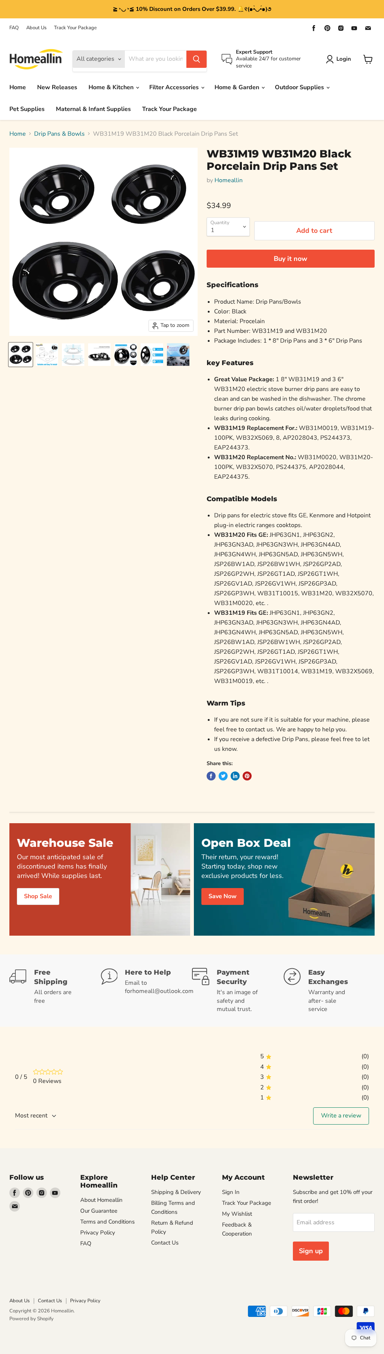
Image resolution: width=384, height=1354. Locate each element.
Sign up (311, 1279)
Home (17, 87)
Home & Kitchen (111, 87)
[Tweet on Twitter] (223, 803)
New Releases (57, 87)
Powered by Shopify (31, 1346)
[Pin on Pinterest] (247, 803)
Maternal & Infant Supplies (93, 109)
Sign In (231, 1220)
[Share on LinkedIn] (235, 803)
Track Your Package (75, 28)
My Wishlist (237, 1241)
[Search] (196, 59)
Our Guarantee (98, 1238)
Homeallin (228, 180)
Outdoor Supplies (300, 87)
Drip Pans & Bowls (59, 133)
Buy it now (290, 258)
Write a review (341, 1144)
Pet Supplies (27, 109)
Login (343, 59)
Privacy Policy (97, 1260)
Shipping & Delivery (176, 1220)
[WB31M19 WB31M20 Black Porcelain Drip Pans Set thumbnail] (21, 355)
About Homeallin (101, 1227)
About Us (36, 28)
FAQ (14, 28)
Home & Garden (237, 87)
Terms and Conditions (107, 1249)
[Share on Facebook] (211, 803)
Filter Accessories (174, 87)
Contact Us (164, 1270)
